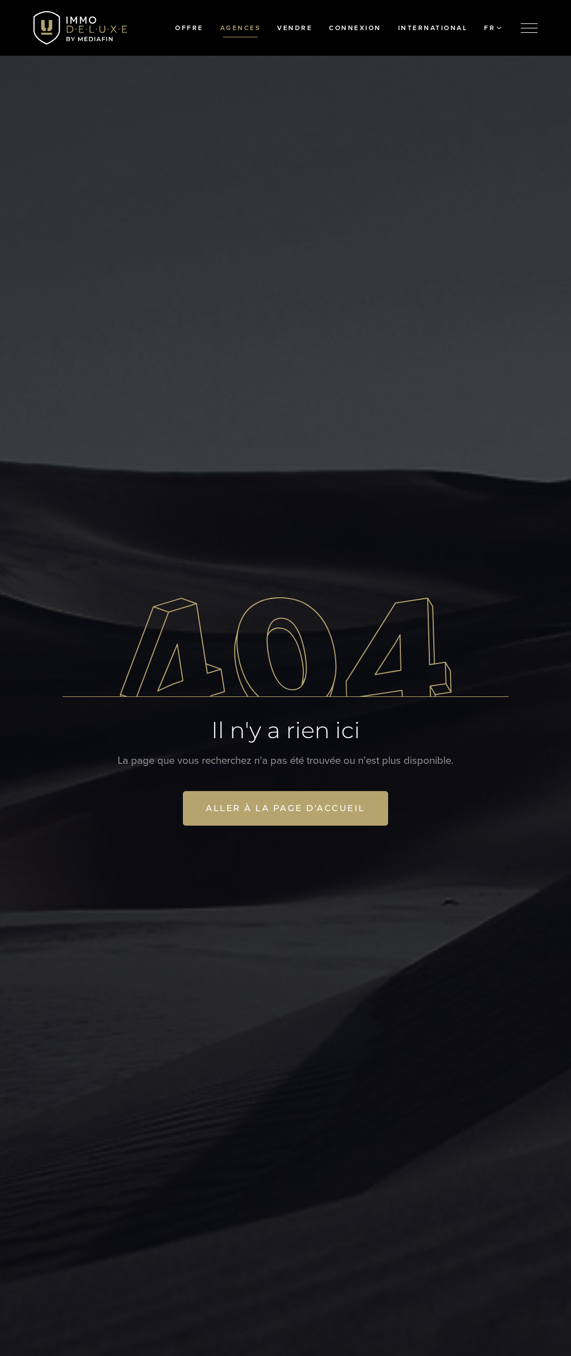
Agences (240, 28)
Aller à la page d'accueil (285, 808)
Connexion (355, 28)
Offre (189, 28)
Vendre (294, 28)
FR (489, 28)
